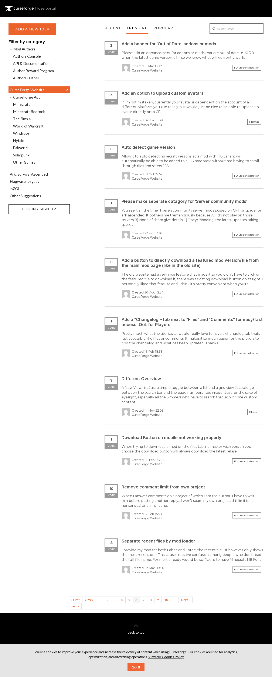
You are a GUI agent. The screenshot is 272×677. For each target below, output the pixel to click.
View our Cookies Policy (166, 657)
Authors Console (27, 56)
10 (166, 600)
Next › (185, 600)
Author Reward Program (33, 70)
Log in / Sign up (19, 206)
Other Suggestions (25, 195)
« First (75, 600)
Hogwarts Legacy (24, 181)
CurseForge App (27, 97)
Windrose (21, 133)
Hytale (18, 140)
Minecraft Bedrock (29, 111)
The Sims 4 (22, 118)
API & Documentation (31, 63)
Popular (163, 28)
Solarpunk (21, 155)
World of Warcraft (28, 126)
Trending (137, 28)
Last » (75, 606)
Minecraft (21, 104)
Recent (113, 28)
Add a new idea (32, 29)
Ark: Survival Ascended (29, 174)
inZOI (14, 188)
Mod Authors (24, 49)
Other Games (24, 162)
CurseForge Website (39, 89)
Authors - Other (26, 78)
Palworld (20, 147)
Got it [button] (136, 667)
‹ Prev (89, 600)
